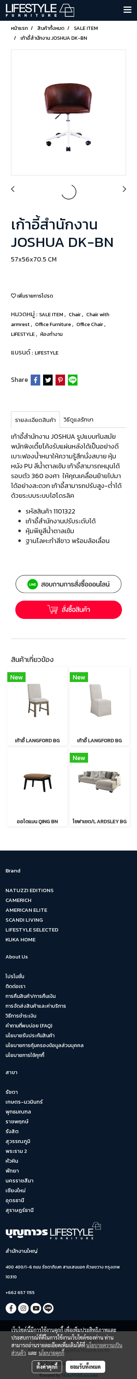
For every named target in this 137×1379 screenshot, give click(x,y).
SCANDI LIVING (24, 919)
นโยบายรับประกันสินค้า (29, 1035)
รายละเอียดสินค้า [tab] (35, 419)
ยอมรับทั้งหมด (85, 1366)
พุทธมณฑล (18, 1111)
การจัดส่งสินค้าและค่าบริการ (35, 1006)
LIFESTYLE (23, 334)
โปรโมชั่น (14, 976)
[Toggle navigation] (127, 10)
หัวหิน (11, 1161)
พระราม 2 (16, 1151)
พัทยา (12, 1170)
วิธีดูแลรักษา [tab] (79, 419)
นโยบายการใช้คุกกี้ (24, 1055)
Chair (75, 314)
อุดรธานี (14, 1200)
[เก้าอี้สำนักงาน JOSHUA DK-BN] (68, 113)
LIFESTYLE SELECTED (31, 929)
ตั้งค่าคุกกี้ (47, 1366)
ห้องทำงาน (51, 334)
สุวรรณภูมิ (17, 1141)
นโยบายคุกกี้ (51, 1352)
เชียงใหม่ (15, 1190)
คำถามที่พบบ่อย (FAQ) (28, 1026)
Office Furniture (53, 324)
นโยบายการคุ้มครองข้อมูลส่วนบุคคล (44, 1045)
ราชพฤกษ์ (16, 1121)
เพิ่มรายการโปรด (34, 296)
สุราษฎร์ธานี (19, 1210)
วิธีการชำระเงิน (20, 1016)
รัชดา (11, 1092)
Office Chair (90, 324)
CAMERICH (18, 900)
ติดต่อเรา (15, 986)
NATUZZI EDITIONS (29, 890)
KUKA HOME (20, 939)
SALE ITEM (51, 314)
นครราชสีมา (19, 1180)
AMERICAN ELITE (26, 910)
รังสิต (12, 1131)
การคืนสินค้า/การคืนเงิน (30, 996)
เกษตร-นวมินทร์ (24, 1101)
